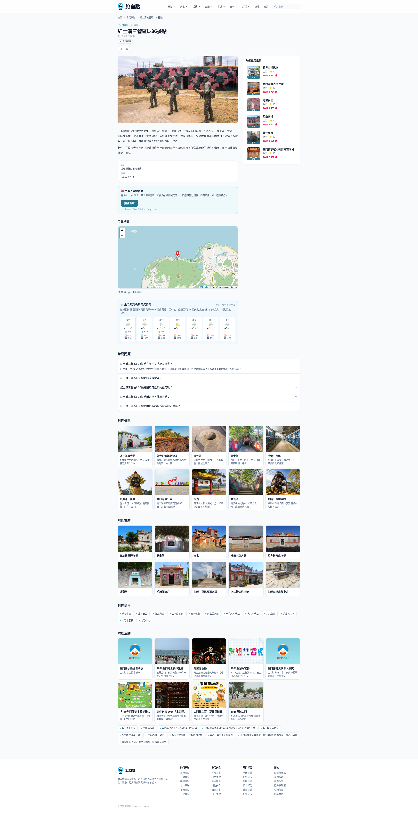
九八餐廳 (270, 613)
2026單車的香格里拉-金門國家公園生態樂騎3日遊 (229, 728)
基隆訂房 (247, 772)
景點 (170, 6)
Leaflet (205, 286)
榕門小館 (145, 620)
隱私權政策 (280, 785)
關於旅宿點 (280, 772)
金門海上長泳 (128, 728)
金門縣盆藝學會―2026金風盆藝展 (179, 728)
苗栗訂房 (247, 789)
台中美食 (216, 793)
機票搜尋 (278, 781)
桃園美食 (216, 781)
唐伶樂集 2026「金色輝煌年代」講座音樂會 (144, 741)
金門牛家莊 (127, 620)
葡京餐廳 (195, 613)
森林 (232, 6)
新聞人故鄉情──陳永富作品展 (187, 735)
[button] (177, 253)
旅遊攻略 (278, 776)
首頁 (120, 17)
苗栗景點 (184, 789)
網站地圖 (278, 793)
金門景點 (131, 17)
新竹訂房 (247, 785)
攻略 (257, 6)
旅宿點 (132, 6)
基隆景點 (184, 772)
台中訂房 (247, 793)
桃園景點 (184, 781)
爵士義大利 (288, 613)
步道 (219, 6)
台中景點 (184, 793)
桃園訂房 (247, 781)
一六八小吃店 (233, 613)
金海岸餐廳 (177, 613)
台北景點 (184, 776)
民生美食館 (213, 613)
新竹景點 (184, 785)
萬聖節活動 (148, 728)
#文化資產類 (125, 41)
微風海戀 (159, 613)
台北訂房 (247, 776)
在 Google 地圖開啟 (131, 292)
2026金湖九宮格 (155, 735)
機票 (266, 6)
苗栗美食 (216, 789)
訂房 (244, 6)
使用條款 (278, 789)
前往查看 (129, 203)
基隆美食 (216, 772)
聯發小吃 (126, 613)
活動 (195, 6)
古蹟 (207, 6)
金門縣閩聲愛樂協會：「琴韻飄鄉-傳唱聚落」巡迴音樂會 (268, 735)
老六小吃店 (253, 613)
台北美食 (216, 776)
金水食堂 (142, 613)
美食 (182, 6)
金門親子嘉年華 (271, 728)
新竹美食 (216, 785)
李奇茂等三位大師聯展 (221, 735)
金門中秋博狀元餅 (131, 735)
